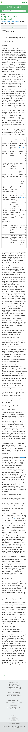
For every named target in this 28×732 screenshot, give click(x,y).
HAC (16, 700)
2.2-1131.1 (5, 518)
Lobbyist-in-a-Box (16, 723)
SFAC (19, 700)
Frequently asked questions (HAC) (13, 695)
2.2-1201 (21, 197)
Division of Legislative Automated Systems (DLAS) (16, 727)
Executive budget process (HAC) (13, 685)
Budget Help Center (14, 708)
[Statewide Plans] (2, 675)
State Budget (14, 7)
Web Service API (17, 707)
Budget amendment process (13, 694)
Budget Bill (5, 10)
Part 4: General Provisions (13, 21)
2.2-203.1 (22, 457)
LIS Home (9, 723)
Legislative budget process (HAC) (13, 684)
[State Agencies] (6, 675)
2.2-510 (22, 430)
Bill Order (3, 21)
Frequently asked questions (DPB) (13, 688)
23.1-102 (21, 147)
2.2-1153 (13, 518)
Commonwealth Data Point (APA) (13, 687)
